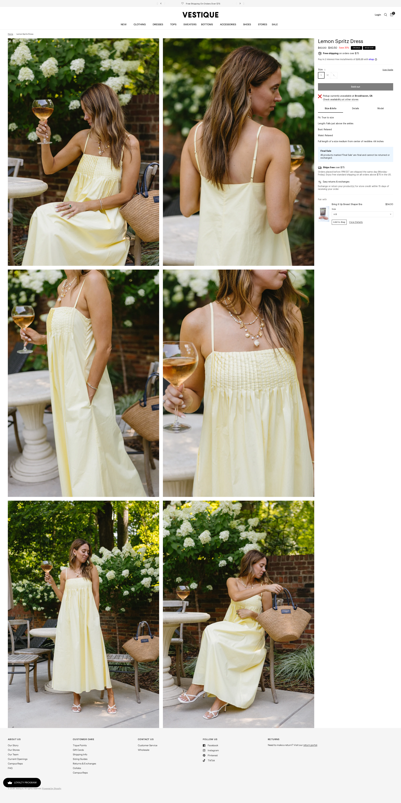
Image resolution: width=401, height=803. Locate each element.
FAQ (10, 768)
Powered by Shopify (51, 788)
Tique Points (80, 745)
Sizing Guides (80, 758)
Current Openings (17, 758)
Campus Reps (15, 763)
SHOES (247, 24)
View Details (356, 222)
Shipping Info (80, 754)
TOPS (173, 24)
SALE (275, 24)
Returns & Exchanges (84, 763)
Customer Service (147, 745)
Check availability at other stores (341, 100)
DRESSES (158, 24)
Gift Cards (78, 749)
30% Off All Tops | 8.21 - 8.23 (204, 3)
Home (10, 34)
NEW (124, 24)
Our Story (13, 745)
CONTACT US (146, 739)
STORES (262, 24)
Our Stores (14, 749)
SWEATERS (189, 24)
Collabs (77, 768)
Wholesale (143, 749)
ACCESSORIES (228, 24)
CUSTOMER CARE (83, 739)
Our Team (13, 754)
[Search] (386, 14)
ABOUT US (14, 739)
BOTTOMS (207, 24)
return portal (310, 745)
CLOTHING (140, 24)
